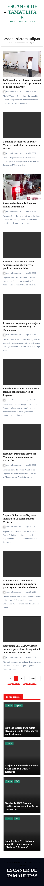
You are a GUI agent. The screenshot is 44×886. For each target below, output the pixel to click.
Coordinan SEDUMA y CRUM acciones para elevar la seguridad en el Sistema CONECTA (21, 649)
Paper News (32, 862)
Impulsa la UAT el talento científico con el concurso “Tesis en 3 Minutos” (19, 844)
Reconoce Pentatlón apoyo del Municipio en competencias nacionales (19, 457)
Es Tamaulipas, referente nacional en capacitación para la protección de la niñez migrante (22, 83)
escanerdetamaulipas (14, 91)
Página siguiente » (29, 684)
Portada (9, 706)
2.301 (33, 678)
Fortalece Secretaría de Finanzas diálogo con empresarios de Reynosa (21, 392)
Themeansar (21, 866)
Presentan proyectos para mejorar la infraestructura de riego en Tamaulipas (22, 326)
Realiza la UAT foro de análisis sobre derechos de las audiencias (21, 806)
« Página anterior (14, 684)
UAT (17, 781)
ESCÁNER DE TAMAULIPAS (22, 12)
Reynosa (18, 706)
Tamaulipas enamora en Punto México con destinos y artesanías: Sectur (21, 145)
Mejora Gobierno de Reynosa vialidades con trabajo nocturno (21, 768)
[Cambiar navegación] (5, 13)
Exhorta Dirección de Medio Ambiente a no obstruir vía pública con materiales (18, 265)
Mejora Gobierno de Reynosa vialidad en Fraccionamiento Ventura (19, 518)
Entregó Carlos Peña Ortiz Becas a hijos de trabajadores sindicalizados (21, 730)
